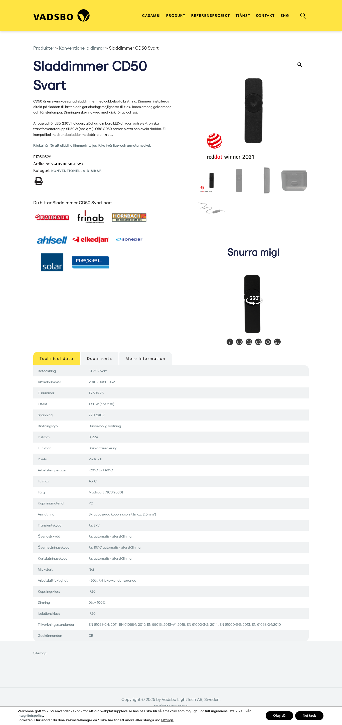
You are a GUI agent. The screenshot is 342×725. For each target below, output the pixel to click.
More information (145, 358)
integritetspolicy (30, 715)
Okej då (279, 715)
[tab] (56, 358)
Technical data (57, 358)
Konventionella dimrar (76, 170)
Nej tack (309, 715)
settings (167, 720)
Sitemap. (40, 653)
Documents (99, 358)
